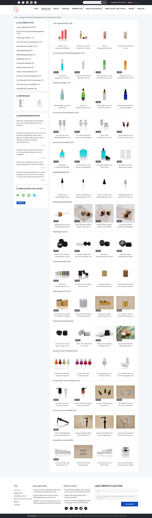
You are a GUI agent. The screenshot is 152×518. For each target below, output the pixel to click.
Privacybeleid (31, 516)
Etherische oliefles (23, 38)
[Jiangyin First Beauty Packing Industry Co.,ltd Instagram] (35, 2)
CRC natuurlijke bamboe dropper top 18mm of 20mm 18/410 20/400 (83, 227)
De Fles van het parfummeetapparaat (30, 31)
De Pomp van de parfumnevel (27, 42)
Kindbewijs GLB (22, 59)
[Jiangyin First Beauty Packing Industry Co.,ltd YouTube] (31, 2)
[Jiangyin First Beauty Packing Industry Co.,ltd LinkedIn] (27, 2)
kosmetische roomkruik (25, 89)
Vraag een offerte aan (118, 2)
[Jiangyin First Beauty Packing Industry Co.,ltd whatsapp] (24, 195)
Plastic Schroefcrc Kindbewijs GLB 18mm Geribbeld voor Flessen (125, 257)
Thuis (36, 9)
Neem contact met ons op (115, 9)
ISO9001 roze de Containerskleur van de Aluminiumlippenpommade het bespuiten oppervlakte (47, 502)
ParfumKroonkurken (24, 63)
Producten (45, 9)
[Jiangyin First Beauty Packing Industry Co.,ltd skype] (35, 195)
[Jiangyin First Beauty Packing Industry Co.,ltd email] (19, 195)
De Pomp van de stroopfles (27, 84)
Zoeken (104, 2)
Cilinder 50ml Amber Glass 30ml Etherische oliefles (75, 496)
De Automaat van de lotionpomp (28, 80)
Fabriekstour (77, 9)
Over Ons (65, 9)
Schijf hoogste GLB (24, 67)
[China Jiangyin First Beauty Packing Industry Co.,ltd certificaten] (22, 103)
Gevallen (140, 9)
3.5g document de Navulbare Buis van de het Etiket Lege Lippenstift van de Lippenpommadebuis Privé (47, 491)
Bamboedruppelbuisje (24, 55)
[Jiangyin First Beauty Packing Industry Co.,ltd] (16, 9)
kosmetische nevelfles (25, 46)
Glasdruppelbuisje (23, 50)
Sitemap (17, 504)
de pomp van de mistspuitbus (27, 76)
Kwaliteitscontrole (94, 9)
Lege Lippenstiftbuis (24, 27)
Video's (56, 9)
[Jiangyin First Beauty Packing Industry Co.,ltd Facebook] (19, 2)
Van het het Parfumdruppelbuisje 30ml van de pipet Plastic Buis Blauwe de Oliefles (78, 502)
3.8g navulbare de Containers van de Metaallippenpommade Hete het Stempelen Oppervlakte (46, 497)
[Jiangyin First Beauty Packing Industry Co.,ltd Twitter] (23, 2)
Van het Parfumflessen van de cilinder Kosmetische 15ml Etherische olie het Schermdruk (77, 491)
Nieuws (131, 9)
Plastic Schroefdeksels (25, 72)
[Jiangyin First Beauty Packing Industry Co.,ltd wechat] (30, 195)
